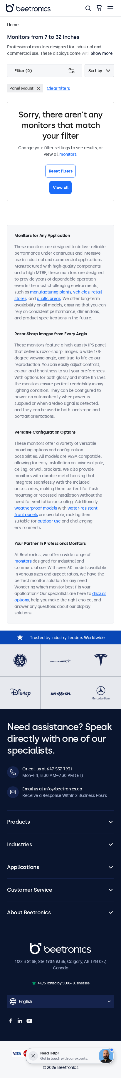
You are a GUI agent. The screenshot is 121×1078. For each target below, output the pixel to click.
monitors (67, 154)
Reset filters (61, 171)
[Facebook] (10, 1020)
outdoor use (49, 521)
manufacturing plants (50, 292)
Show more (102, 53)
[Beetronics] (28, 8)
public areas (48, 298)
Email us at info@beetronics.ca (52, 789)
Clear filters (58, 88)
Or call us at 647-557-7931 (47, 769)
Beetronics (40, 946)
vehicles (81, 292)
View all (60, 187)
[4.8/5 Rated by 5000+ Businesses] (33, 983)
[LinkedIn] (19, 1020)
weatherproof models (35, 508)
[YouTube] (29, 1020)
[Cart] (98, 8)
